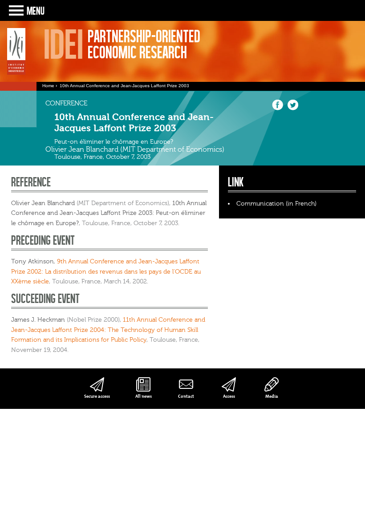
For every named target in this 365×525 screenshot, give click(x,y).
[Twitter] (292, 108)
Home (48, 85)
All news (143, 396)
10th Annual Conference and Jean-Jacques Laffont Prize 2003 (124, 85)
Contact (186, 396)
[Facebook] (277, 108)
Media (271, 396)
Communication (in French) (276, 203)
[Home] (16, 51)
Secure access (97, 396)
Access (229, 396)
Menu (36, 10)
